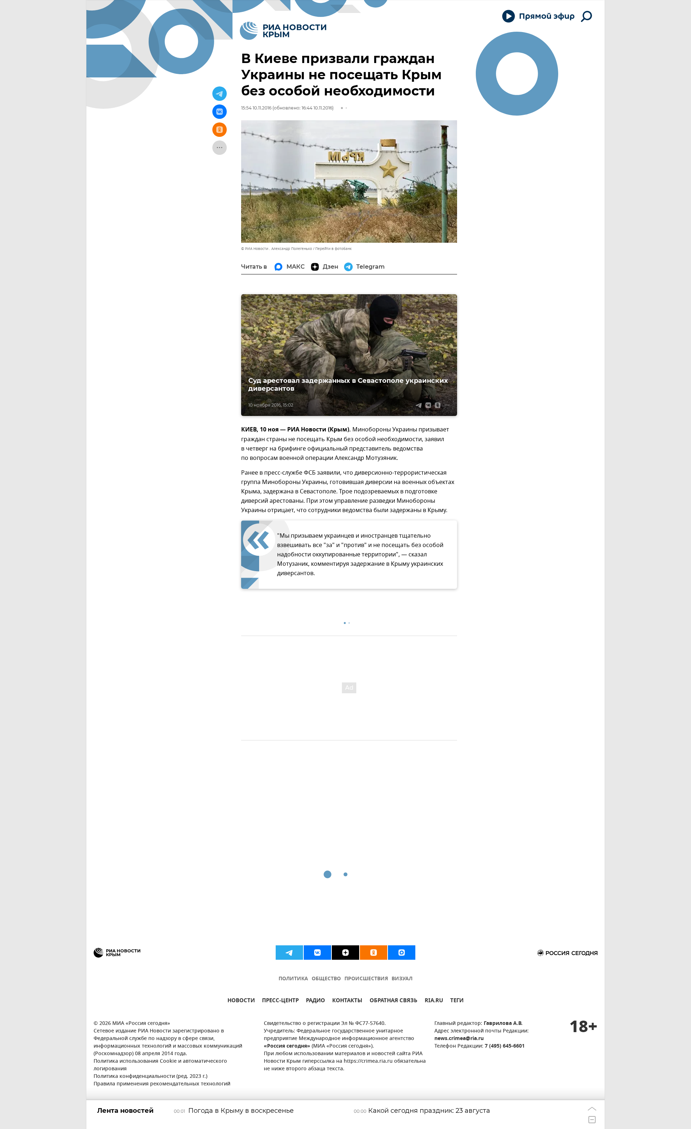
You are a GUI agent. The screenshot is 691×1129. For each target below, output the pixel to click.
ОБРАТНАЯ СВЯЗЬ (393, 1001)
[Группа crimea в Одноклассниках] (373, 952)
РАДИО (315, 1001)
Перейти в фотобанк (333, 248)
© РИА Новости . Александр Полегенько (276, 248)
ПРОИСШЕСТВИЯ (366, 979)
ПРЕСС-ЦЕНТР (280, 1001)
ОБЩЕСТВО (326, 979)
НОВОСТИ (241, 1001)
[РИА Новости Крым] (283, 30)
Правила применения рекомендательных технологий (162, 1084)
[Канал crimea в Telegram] (289, 952)
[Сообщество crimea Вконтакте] (317, 952)
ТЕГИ (457, 1001)
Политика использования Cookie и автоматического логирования (160, 1065)
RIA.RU (434, 1001)
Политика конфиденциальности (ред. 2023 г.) (150, 1076)
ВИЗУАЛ (402, 979)
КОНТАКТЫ (347, 1001)
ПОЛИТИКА (293, 979)
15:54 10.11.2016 (256, 108)
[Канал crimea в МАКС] (401, 952)
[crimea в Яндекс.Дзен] (345, 952)
